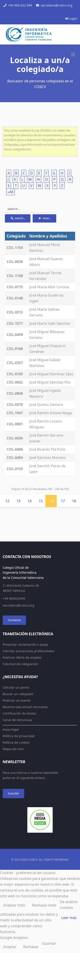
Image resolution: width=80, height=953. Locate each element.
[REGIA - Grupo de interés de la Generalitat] (40, 820)
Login (72, 18)
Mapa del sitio (13, 749)
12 (7, 501)
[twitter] (35, 12)
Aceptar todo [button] (14, 905)
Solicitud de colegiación (20, 664)
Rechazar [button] (31, 946)
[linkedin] (45, 12)
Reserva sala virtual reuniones (25, 707)
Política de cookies (16, 742)
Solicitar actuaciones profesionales (28, 651)
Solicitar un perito (16, 687)
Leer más (69, 917)
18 (74, 501)
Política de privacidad (19, 736)
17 (63, 501)
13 (18, 501)
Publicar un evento (17, 700)
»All (10, 191)
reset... (46, 218)
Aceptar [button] (9, 946)
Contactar (14, 620)
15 (41, 501)
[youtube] (40, 12)
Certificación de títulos (19, 713)
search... (19, 218)
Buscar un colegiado (18, 694)
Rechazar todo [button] (44, 905)
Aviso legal (11, 729)
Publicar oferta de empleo (22, 657)
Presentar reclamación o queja (25, 644)
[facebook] (30, 12)
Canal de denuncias (17, 720)
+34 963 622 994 (20, 5)
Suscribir (13, 793)
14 (30, 501)
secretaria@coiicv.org (56, 5)
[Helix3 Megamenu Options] (73, 55)
